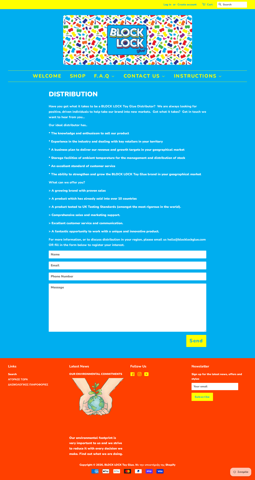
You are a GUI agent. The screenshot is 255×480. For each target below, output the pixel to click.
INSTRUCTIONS (196, 76)
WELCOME (47, 76)
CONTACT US (143, 76)
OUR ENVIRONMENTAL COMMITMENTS (95, 374)
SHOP (78, 76)
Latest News (79, 366)
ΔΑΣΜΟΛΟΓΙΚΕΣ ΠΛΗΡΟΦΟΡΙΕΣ (28, 384)
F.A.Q (102, 76)
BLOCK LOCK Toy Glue (119, 465)
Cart (210, 4)
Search (12, 374)
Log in (167, 4)
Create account (187, 4)
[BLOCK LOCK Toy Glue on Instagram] (139, 375)
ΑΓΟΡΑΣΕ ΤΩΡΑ (18, 379)
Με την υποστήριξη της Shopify (155, 465)
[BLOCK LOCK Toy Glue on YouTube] (146, 375)
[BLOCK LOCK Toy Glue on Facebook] (132, 375)
